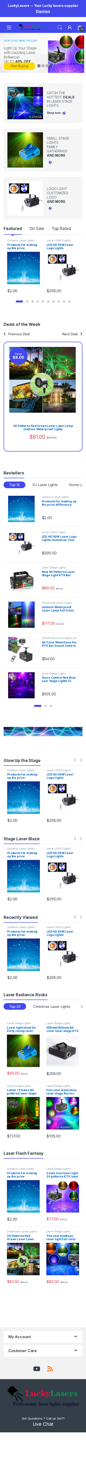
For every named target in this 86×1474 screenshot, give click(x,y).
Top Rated (61, 228)
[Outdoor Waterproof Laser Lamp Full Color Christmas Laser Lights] (23, 615)
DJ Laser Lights (45, 484)
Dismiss (43, 11)
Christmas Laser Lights (57, 602)
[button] (19, 301)
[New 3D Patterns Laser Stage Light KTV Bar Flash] (23, 579)
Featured (13, 228)
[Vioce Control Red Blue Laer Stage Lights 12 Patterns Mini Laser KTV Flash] (23, 685)
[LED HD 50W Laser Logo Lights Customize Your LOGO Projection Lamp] (23, 544)
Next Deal (70, 334)
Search (59, 27)
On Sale (36, 228)
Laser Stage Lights (54, 567)
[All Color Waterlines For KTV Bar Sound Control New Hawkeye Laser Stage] (23, 650)
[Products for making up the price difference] (23, 509)
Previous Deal (19, 334)
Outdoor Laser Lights (21, 240)
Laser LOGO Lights (59, 240)
